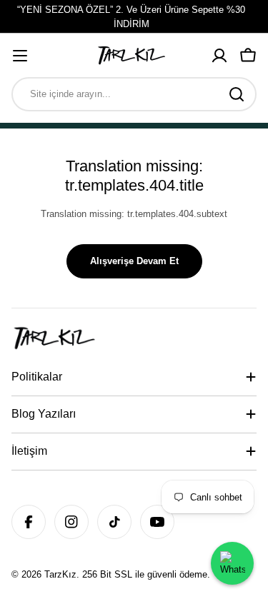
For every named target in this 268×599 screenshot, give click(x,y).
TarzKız (60, 574)
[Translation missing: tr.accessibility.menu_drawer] (20, 55)
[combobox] (134, 94)
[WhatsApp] (232, 563)
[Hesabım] (219, 55)
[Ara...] (236, 94)
